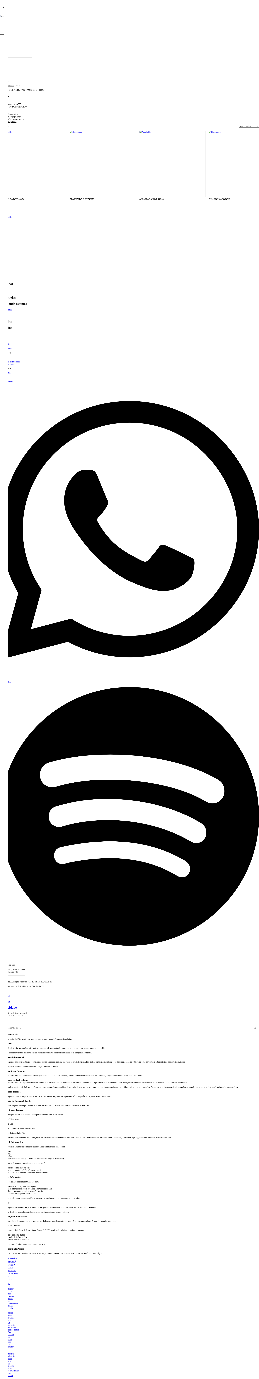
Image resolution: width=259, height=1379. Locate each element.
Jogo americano (12, 1371)
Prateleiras (9, 1354)
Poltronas (9, 1315)
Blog (2, 346)
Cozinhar (9, 1306)
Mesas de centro (12, 1330)
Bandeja (8, 1368)
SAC (2, 360)
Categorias (10, 1261)
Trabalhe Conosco (8, 364)
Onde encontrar (6, 349)
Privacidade (8, 1007)
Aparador (9, 1347)
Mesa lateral (10, 1327)
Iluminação (10, 1356)
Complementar (11, 1303)
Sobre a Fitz (5, 344)
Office (8, 1342)
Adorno (8, 1373)
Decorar (8, 1291)
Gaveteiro (9, 1334)
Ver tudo (9, 1308)
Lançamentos (5, 373)
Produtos (4, 375)
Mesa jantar (10, 1325)
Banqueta (9, 1318)
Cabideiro (9, 1366)
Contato (3, 357)
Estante (8, 1339)
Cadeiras (9, 1313)
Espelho (8, 1358)
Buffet (8, 1332)
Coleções (4, 377)
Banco (8, 1320)
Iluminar (9, 1298)
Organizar (9, 1296)
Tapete (8, 1361)
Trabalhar (9, 1289)
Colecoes (10, 86)
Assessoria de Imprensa (10, 362)
